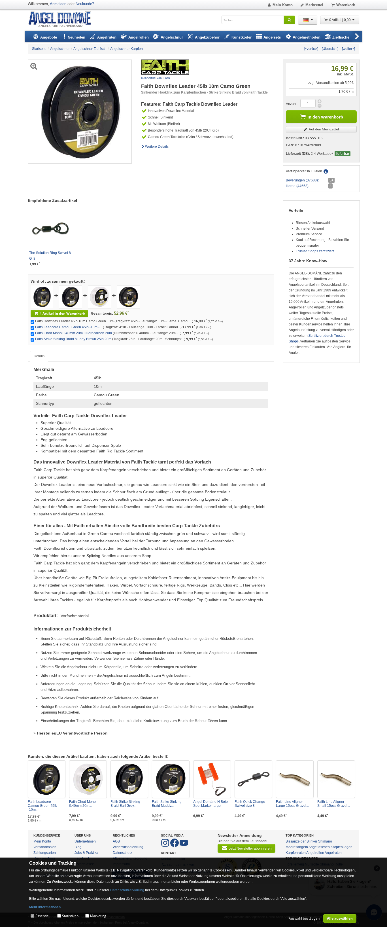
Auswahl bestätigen (304, 918)
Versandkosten (44, 847)
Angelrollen (315, 853)
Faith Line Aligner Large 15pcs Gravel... (292, 804)
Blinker (312, 841)
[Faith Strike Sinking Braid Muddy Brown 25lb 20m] (128, 297)
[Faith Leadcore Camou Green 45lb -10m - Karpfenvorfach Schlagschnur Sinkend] (70, 297)
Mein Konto (283, 5)
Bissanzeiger (296, 841)
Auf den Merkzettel (323, 129)
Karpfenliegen (341, 847)
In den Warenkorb (325, 117)
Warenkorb (345, 5)
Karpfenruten (296, 853)
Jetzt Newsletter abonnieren (250, 848)
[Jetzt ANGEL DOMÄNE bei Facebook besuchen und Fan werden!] (165, 846)
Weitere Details (157, 147)
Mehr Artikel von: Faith (155, 77)
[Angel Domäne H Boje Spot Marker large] (212, 779)
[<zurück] (311, 49)
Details (39, 356)
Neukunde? (85, 4)
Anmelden (58, 4)
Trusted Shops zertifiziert (315, 251)
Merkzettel (314, 5)
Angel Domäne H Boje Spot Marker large (210, 804)
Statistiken (70, 915)
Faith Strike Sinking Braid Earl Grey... (125, 804)
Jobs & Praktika (86, 853)
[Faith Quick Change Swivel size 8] (253, 779)
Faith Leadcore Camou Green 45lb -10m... (42, 806)
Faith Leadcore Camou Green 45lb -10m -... (68, 327)
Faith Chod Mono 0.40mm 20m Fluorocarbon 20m (73, 333)
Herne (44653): (297, 186)
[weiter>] (348, 49)
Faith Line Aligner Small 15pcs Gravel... (333, 804)
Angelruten (333, 853)
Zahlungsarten (44, 853)
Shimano (325, 841)
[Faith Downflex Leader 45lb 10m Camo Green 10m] (42, 297)
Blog (78, 847)
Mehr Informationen (45, 907)
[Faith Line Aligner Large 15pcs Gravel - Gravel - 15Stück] (295, 779)
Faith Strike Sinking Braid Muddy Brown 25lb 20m (73, 339)
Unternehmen (85, 841)
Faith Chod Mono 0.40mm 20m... (82, 804)
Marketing (98, 915)
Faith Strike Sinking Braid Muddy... (167, 804)
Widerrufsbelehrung (128, 847)
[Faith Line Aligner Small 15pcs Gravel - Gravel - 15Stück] (336, 779)
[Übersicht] (330, 49)
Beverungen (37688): (302, 180)
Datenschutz (122, 853)
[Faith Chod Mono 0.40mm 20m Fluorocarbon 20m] (99, 297)
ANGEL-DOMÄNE (62, 19)
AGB (116, 841)
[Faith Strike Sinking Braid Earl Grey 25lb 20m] (129, 779)
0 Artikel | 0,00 (340, 20)
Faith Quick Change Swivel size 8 (250, 804)
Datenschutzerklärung (127, 890)
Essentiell (42, 915)
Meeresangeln (297, 847)
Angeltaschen (319, 847)
